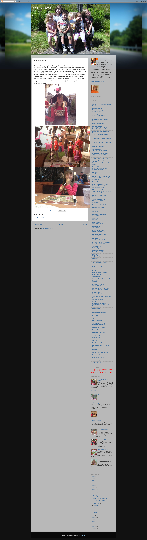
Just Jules (95, 340)
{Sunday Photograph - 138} (98, 231)
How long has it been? (97, 299)
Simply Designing (97, 320)
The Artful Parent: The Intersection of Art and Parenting (101, 200)
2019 (93, 478)
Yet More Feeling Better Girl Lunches (101, 134)
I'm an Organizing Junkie (99, 114)
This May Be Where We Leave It (100, 239)
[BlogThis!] (60, 211)
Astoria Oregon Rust (98, 123)
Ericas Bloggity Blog (98, 230)
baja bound (95, 210)
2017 (93, 483)
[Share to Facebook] (63, 211)
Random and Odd (97, 108)
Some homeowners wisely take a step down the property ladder (101, 192)
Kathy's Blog (96, 308)
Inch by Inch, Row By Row (100, 205)
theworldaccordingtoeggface (100, 153)
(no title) (93, 390)
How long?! (95, 211)
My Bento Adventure (98, 250)
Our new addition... (102, 459)
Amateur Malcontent (98, 284)
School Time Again (97, 260)
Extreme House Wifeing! (99, 312)
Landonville (95, 172)
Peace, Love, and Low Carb (100, 360)
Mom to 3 (95, 258)
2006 (93, 526)
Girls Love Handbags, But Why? (100, 150)
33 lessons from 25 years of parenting (101, 138)
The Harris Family (97, 343)
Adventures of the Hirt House (100, 352)
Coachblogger (96, 292)
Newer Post (38, 225)
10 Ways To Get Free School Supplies (101, 142)
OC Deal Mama (96, 149)
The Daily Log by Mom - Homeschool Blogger (99, 324)
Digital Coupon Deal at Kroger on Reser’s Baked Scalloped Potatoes (100, 128)
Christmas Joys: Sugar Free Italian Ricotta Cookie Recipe (100, 155)
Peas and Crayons (97, 166)
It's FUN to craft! (97, 266)
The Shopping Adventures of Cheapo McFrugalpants (100, 302)
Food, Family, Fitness (98, 335)
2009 (93, 519)
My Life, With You (97, 318)
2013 (93, 489)
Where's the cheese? (98, 207)
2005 (93, 528)
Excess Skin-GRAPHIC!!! (98, 243)
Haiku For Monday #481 (98, 223)
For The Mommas (97, 126)
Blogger (83, 535)
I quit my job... (95, 219)
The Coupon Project (98, 141)
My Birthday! (95, 215)
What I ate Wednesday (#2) (104, 449)
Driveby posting (95, 403)
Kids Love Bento (97, 270)
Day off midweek (96, 310)
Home (61, 225)
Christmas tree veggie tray (100, 498)
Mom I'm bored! (101, 439)
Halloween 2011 (96, 281)
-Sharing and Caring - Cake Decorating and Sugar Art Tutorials (100, 160)
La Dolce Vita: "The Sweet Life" (101, 176)
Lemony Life (96, 315)
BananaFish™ (96, 349)
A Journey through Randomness (101, 242)
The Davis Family (97, 246)
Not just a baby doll (97, 256)
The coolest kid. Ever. (99, 500)
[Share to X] (61, 211)
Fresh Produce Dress (97, 268)
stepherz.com (96, 337)
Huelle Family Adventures (99, 214)
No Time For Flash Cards (99, 103)
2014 (93, 487)
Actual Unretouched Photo (100, 119)
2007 (93, 524)
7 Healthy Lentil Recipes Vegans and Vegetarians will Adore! (101, 169)
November (97, 503)
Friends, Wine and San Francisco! (100, 264)
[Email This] (58, 211)
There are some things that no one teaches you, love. (100, 110)
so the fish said (96, 238)
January (96, 512)
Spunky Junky (96, 226)
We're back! (95, 173)
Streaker (94, 196)
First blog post (95, 202)
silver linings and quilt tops (98, 146)
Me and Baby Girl (96, 276)
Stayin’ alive (95, 120)
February (96, 510)
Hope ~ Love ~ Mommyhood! (100, 184)
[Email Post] (55, 210)
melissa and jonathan (98, 332)
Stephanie (101, 59)
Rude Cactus (96, 222)
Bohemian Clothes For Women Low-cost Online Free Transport (101, 186)
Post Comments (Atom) (47, 228)
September (97, 507)
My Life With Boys (97, 274)
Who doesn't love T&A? (99, 195)
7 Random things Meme (97, 420)
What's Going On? (96, 285)
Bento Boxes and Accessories (99, 272)
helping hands (95, 235)
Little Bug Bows (103, 369)
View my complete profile (97, 81)
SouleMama (95, 145)
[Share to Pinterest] (65, 211)
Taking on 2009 (96, 362)
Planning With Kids (97, 137)
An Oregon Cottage (98, 357)
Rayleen (94, 254)
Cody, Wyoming (96, 227)
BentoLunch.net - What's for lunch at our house (100, 132)
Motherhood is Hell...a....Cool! (101, 288)
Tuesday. (95, 496)
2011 (93, 515)
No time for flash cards (98, 327)
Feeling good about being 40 (99, 293)
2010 (93, 517)
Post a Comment (40, 217)
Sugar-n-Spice (96, 329)
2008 (93, 521)
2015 (93, 485)
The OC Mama (41, 8)
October (96, 505)
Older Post (83, 225)
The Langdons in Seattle (99, 262)
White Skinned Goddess (99, 234)
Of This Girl (95, 218)
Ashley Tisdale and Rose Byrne (100, 289)
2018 (93, 480)
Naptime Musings (97, 181)
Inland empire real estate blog (101, 190)
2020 (93, 476)
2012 (93, 492)
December (97, 494)
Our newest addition (102, 429)
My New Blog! (95, 248)
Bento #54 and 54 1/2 (97, 252)
